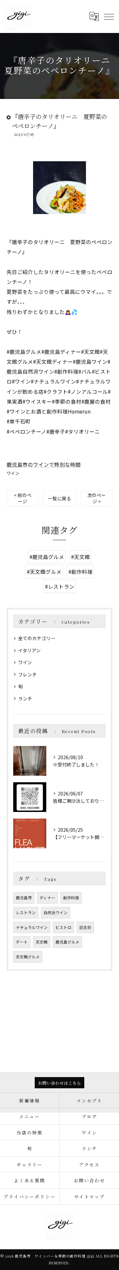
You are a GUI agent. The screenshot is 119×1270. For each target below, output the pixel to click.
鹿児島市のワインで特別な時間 (44, 464)
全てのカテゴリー (36, 638)
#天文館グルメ (44, 571)
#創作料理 (80, 571)
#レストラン (59, 586)
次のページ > (96, 498)
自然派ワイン (55, 912)
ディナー (47, 897)
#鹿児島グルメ (46, 556)
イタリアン (29, 650)
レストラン (26, 912)
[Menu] (108, 16)
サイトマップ (89, 1196)
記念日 (85, 927)
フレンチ (27, 674)
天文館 (42, 942)
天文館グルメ (28, 956)
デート (22, 942)
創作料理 (71, 897)
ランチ (25, 698)
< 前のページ (22, 498)
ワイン (13, 473)
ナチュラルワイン (32, 927)
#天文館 (80, 556)
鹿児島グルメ (67, 942)
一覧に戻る (59, 498)
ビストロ (63, 927)
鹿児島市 (24, 897)
